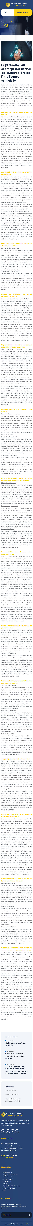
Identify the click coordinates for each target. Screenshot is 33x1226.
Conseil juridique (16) (12, 1094)
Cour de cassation (9, 1188)
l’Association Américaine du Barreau (20, 391)
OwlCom (27, 1224)
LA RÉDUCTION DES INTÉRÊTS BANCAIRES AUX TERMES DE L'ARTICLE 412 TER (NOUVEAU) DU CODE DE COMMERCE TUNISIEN (16, 1070)
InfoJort (5, 1184)
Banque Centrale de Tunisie (11, 1186)
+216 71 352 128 (11, 1155)
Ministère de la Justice (10, 1177)
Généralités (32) (10, 1090)
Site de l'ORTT (7, 1181)
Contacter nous (22, 12)
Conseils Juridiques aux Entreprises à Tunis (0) (13, 1100)
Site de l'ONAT (7, 1179)
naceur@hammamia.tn (10, 1144)
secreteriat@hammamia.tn (12, 1146)
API (4, 1190)
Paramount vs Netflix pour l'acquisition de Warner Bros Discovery (15, 1056)
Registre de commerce (10, 1175)
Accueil (4, 21)
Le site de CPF (7, 1173)
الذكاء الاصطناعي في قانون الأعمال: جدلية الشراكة (15, 1044)
